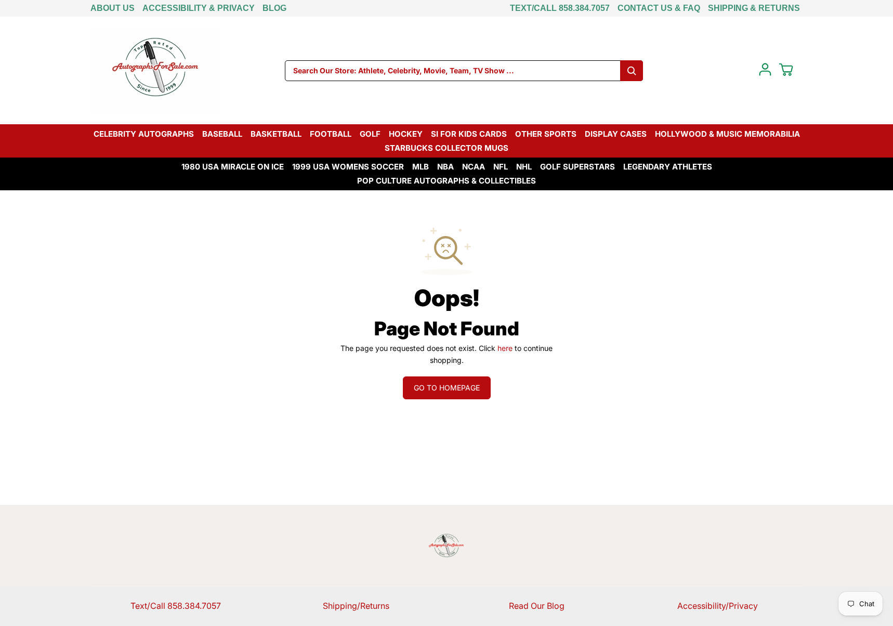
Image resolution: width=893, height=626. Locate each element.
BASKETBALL (276, 134)
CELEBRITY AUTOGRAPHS (144, 134)
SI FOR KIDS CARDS (469, 134)
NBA (445, 167)
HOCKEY (406, 134)
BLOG (274, 8)
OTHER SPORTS (545, 134)
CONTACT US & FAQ (659, 8)
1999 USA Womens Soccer (348, 167)
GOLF (370, 134)
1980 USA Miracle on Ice (232, 167)
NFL (500, 167)
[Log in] (765, 69)
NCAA (473, 167)
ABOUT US (112, 8)
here (505, 348)
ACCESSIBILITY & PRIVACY (198, 8)
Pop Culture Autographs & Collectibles (446, 181)
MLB (420, 167)
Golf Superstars (577, 167)
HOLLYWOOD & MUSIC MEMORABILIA (727, 134)
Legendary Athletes (667, 167)
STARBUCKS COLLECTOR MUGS (446, 148)
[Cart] (786, 69)
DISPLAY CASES (616, 134)
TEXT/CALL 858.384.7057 (560, 8)
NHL (524, 167)
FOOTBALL (330, 134)
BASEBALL (222, 134)
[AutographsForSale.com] (155, 70)
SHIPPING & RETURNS (754, 8)
